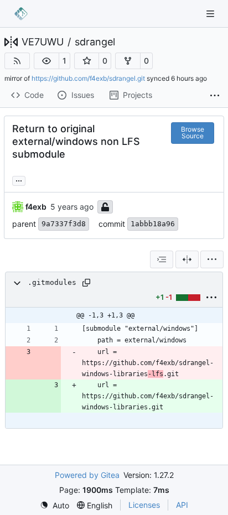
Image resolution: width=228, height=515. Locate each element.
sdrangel (95, 42)
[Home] (21, 14)
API (182, 504)
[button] (46, 61)
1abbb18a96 (153, 224)
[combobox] (161, 259)
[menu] (212, 259)
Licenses (144, 504)
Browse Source (192, 132)
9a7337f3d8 (64, 224)
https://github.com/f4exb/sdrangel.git (88, 78)
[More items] (215, 95)
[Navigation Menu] (211, 13)
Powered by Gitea (87, 475)
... (18, 179)
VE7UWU (43, 42)
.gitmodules (52, 282)
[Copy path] (86, 282)
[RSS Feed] (17, 61)
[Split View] (187, 259)
